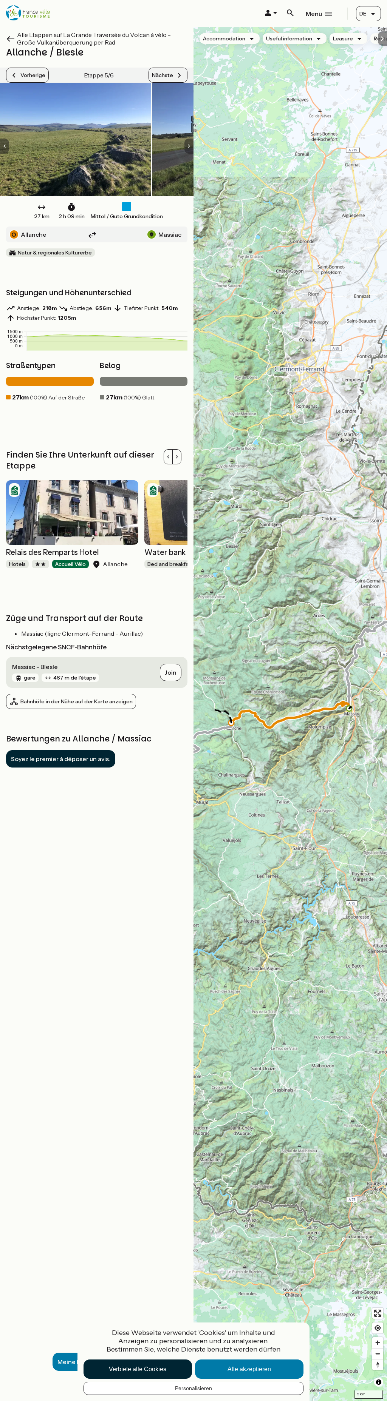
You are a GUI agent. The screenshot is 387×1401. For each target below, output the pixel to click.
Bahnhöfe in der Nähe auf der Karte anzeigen (76, 701)
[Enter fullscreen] (377, 1313)
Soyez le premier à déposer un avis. (60, 759)
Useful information (289, 38)
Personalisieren (193, 1388)
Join (170, 672)
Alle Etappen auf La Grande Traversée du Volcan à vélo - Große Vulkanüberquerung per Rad (94, 38)
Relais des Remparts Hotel (52, 552)
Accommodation (224, 38)
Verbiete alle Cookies (137, 1369)
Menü (314, 13)
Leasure (343, 38)
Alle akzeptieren (249, 1369)
